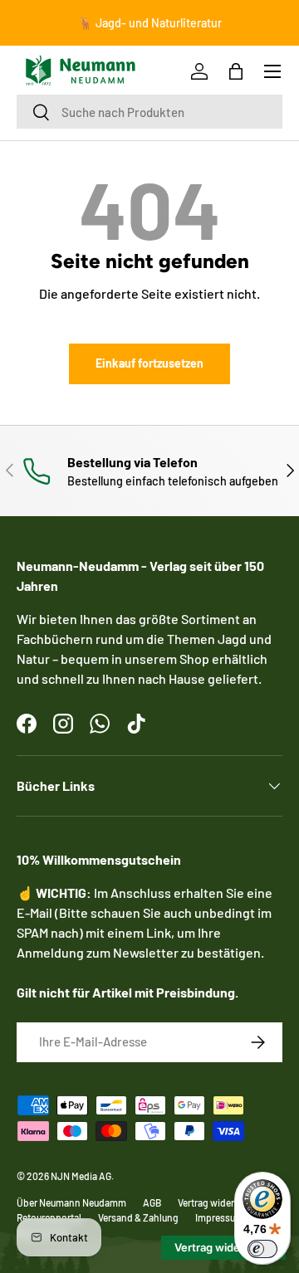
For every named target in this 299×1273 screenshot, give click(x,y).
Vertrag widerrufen (217, 1202)
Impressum (219, 1217)
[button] (236, 71)
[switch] (262, 1249)
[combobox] (149, 112)
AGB (152, 1202)
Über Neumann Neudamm (71, 1202)
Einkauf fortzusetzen (149, 363)
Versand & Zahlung (138, 1217)
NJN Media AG (81, 1176)
